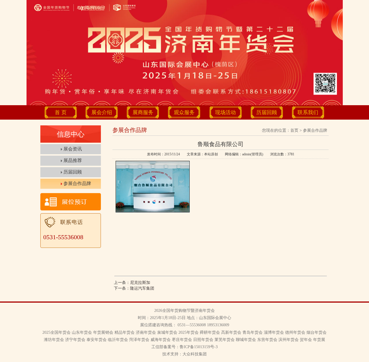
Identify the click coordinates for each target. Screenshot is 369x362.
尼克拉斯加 (140, 282)
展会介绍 (101, 112)
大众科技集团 (194, 354)
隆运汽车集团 (142, 288)
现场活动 (225, 112)
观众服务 (184, 112)
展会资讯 (72, 148)
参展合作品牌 (77, 183)
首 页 (61, 112)
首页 (294, 130)
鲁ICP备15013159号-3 (199, 347)
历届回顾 (266, 112)
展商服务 (143, 112)
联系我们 (308, 112)
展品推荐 (72, 160)
